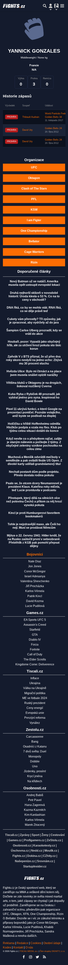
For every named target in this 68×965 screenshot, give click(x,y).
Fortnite (35, 649)
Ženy (45, 834)
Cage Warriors (34, 251)
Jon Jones (34, 566)
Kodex (7, 947)
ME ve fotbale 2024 (34, 698)
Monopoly (34, 756)
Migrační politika (34, 693)
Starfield (34, 629)
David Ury (27, 130)
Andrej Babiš (34, 795)
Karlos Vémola (34, 591)
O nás (29, 947)
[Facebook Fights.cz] (23, 957)
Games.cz (15, 840)
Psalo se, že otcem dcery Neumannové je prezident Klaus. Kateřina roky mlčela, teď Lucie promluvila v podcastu (34, 487)
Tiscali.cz (11, 834)
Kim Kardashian (34, 814)
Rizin (34, 262)
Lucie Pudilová (34, 605)
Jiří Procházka (35, 586)
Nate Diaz (34, 561)
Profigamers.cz (34, 840)
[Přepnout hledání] (45, 5)
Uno (35, 766)
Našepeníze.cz (25, 861)
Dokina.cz (34, 855)
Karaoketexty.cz (44, 845)
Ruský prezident (34, 702)
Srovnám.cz (45, 861)
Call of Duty (34, 654)
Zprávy (25, 834)
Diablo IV (35, 639)
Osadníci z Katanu (35, 746)
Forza (34, 644)
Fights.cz (19, 855)
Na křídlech (34, 781)
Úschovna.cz (20, 850)
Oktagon (34, 177)
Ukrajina (34, 683)
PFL (34, 199)
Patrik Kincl (34, 596)
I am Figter (34, 220)
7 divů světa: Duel (34, 751)
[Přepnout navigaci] (50, 5)
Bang (34, 741)
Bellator (34, 241)
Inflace (34, 678)
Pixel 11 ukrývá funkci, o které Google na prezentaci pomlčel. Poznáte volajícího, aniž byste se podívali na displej (34, 412)
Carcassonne (34, 736)
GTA (35, 634)
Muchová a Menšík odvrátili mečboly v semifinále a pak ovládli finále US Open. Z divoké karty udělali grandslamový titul (34, 460)
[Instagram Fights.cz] (30, 957)
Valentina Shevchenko (34, 581)
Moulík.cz (50, 850)
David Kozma (35, 601)
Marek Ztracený (35, 824)
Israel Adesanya (34, 576)
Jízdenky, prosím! (35, 771)
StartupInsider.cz (34, 866)
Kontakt (18, 947)
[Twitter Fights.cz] (37, 957)
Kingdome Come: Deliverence (34, 664)
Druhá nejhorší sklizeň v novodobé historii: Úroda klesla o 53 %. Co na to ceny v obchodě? (34, 296)
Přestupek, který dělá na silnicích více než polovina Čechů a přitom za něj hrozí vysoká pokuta (34, 501)
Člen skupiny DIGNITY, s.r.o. (52, 951)
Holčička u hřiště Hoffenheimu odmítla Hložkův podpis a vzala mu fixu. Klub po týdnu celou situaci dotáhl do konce (34, 427)
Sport (35, 834)
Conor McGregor (35, 571)
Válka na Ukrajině (34, 688)
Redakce (22, 943)
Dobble (35, 761)
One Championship (34, 230)
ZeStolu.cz (54, 840)
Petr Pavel (35, 800)
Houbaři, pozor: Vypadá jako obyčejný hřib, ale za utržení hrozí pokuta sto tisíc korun (34, 345)
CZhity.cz (49, 855)
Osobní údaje (52, 943)
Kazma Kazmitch (35, 809)
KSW (34, 209)
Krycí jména (34, 776)
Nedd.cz (36, 850)
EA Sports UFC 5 (35, 619)
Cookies (35, 943)
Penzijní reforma (34, 717)
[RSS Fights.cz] (44, 957)
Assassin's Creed (35, 624)
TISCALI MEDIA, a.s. (29, 951)
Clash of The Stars (34, 188)
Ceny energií (34, 707)
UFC (34, 167)
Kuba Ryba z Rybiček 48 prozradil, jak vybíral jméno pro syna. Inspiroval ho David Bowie (34, 397)
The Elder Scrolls (35, 659)
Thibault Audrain (30, 117)
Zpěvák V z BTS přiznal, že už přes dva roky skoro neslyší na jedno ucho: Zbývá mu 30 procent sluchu (34, 360)
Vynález (35, 722)
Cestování (58, 834)
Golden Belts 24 (53, 128)
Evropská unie (35, 712)
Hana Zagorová (35, 804)
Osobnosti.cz (22, 845)
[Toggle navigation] (62, 5)
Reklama (9, 943)
